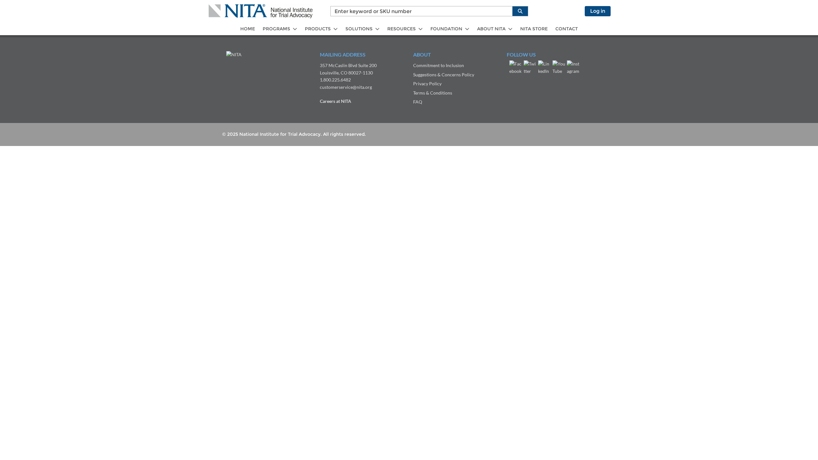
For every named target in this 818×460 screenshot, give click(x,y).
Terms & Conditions (432, 93)
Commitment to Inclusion (438, 65)
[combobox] (419, 11)
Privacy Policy (427, 83)
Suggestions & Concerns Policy (443, 74)
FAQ (417, 101)
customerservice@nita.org (346, 87)
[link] (247, 29)
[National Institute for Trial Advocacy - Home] (261, 11)
